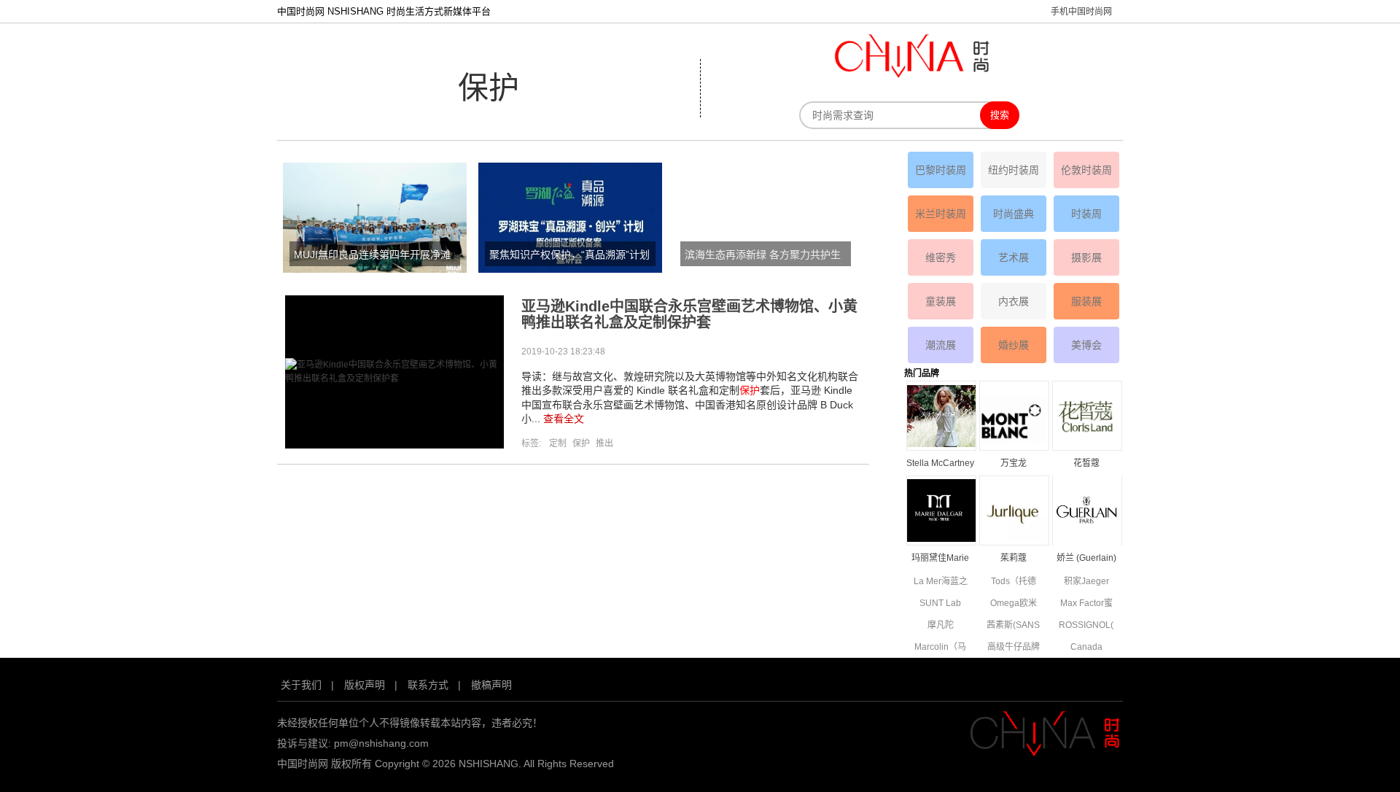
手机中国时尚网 (1081, 12)
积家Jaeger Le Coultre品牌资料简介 (1086, 582)
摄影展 (1086, 257)
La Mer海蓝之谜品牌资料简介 (941, 582)
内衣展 (1013, 301)
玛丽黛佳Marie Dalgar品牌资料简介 (940, 559)
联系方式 (428, 685)
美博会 (1086, 345)
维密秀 (940, 257)
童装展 (940, 301)
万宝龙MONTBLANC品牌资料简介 (1013, 464)
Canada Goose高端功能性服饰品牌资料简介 (1086, 648)
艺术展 (1013, 257)
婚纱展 (1013, 345)
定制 (558, 443)
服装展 (1086, 301)
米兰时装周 (940, 214)
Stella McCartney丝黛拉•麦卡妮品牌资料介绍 (940, 464)
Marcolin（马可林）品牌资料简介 (940, 648)
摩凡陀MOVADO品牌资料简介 (940, 626)
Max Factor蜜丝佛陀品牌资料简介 (1086, 604)
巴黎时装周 (940, 170)
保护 (581, 443)
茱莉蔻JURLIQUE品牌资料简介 (1013, 559)
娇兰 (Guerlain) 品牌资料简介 (1086, 559)
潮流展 (940, 345)
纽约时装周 (1013, 170)
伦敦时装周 (1086, 170)
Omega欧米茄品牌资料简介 (1013, 604)
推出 (604, 443)
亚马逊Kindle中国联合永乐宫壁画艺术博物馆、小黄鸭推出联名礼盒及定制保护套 (689, 314)
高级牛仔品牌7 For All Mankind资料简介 (1013, 648)
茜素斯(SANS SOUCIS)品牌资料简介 (1014, 626)
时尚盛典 (1013, 214)
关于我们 (301, 685)
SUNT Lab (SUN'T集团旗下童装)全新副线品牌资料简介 (940, 604)
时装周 (1086, 214)
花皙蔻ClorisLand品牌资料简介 (1086, 464)
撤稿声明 (491, 685)
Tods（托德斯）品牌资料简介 (1013, 582)
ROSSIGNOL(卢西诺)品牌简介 (1086, 626)
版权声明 (364, 685)
